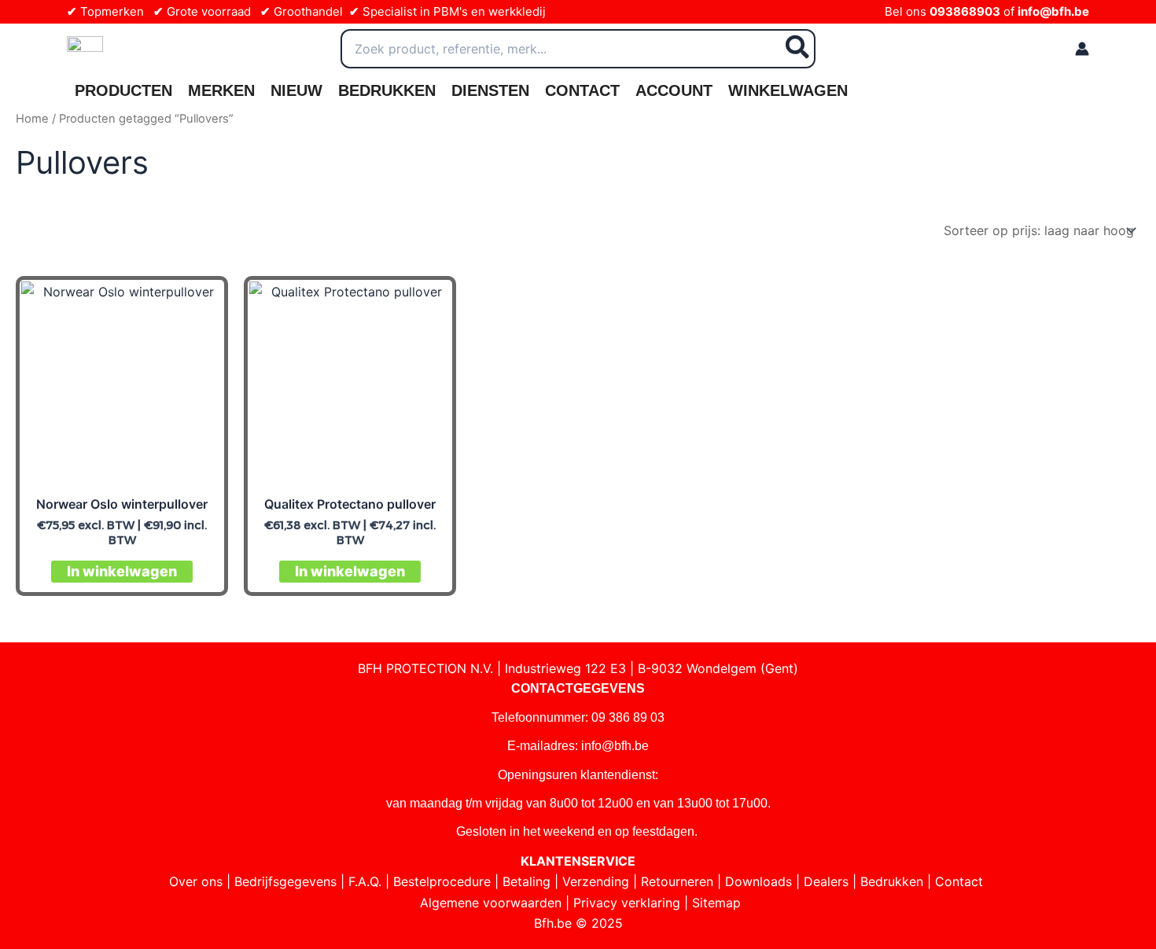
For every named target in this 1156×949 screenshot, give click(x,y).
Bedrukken (387, 90)
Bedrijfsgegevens (285, 881)
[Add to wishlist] (198, 305)
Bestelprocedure (442, 881)
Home (32, 119)
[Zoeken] (798, 49)
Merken (221, 90)
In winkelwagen (122, 571)
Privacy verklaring (626, 902)
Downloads (758, 881)
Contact (582, 90)
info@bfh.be (1053, 11)
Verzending (595, 881)
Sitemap (716, 902)
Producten (123, 90)
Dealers (826, 881)
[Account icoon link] (1082, 49)
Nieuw (296, 90)
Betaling (526, 881)
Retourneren (677, 881)
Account (673, 90)
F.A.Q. (364, 881)
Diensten (490, 90)
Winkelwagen (788, 90)
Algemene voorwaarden (490, 902)
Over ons (196, 881)
